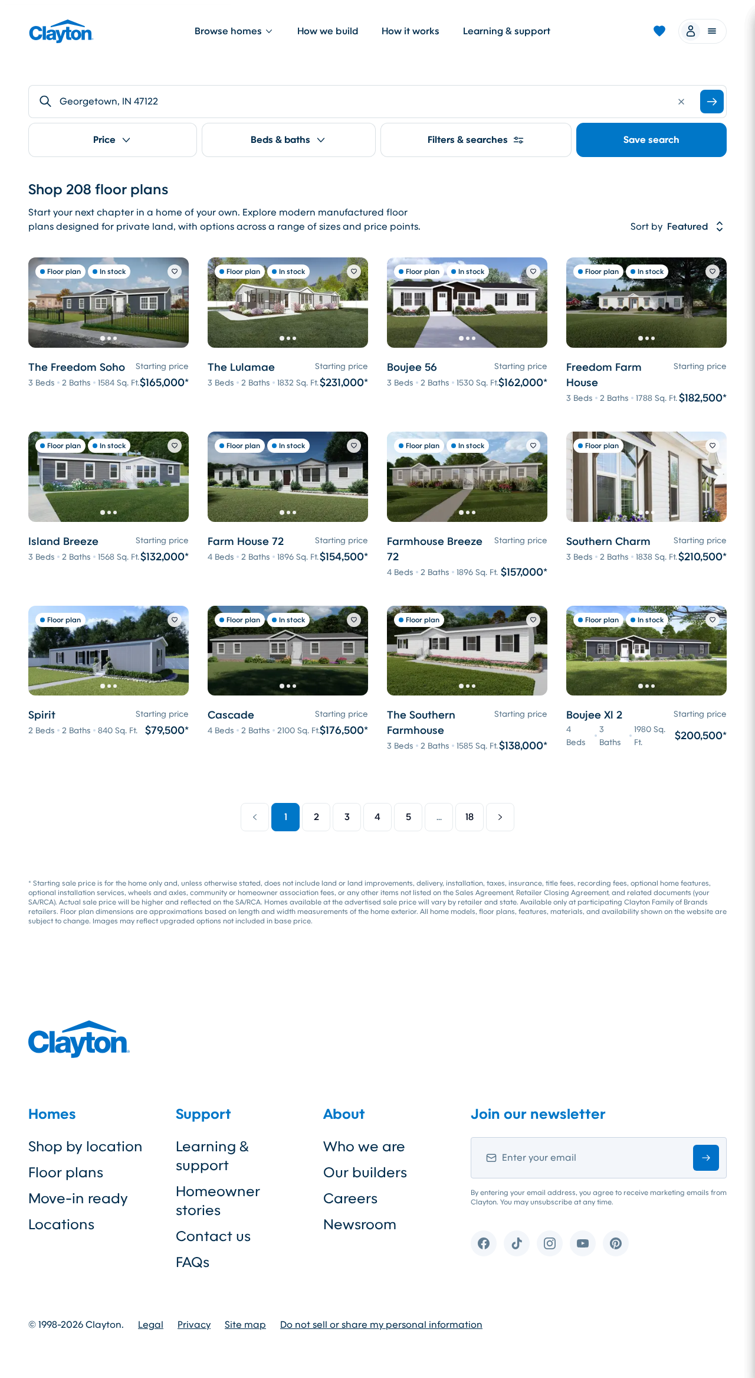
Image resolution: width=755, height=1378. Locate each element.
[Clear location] (681, 101)
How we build (327, 31)
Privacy (194, 1325)
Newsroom (359, 1224)
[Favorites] (659, 31)
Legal (150, 1325)
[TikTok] (517, 1243)
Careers (350, 1198)
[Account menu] (702, 31)
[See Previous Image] (43, 302)
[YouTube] (583, 1243)
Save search (651, 139)
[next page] (500, 817)
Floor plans (65, 1172)
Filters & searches (468, 139)
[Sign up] (706, 1158)
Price (104, 139)
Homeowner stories (218, 1201)
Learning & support (506, 31)
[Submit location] (712, 101)
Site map (245, 1325)
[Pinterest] (616, 1243)
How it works (410, 31)
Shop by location (85, 1146)
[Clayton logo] (61, 31)
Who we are (364, 1146)
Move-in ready (78, 1198)
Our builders (365, 1172)
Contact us (213, 1236)
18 (469, 817)
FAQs (192, 1262)
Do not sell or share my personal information (381, 1325)
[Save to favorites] (175, 272)
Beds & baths (280, 139)
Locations (61, 1224)
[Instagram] (550, 1243)
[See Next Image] (173, 302)
